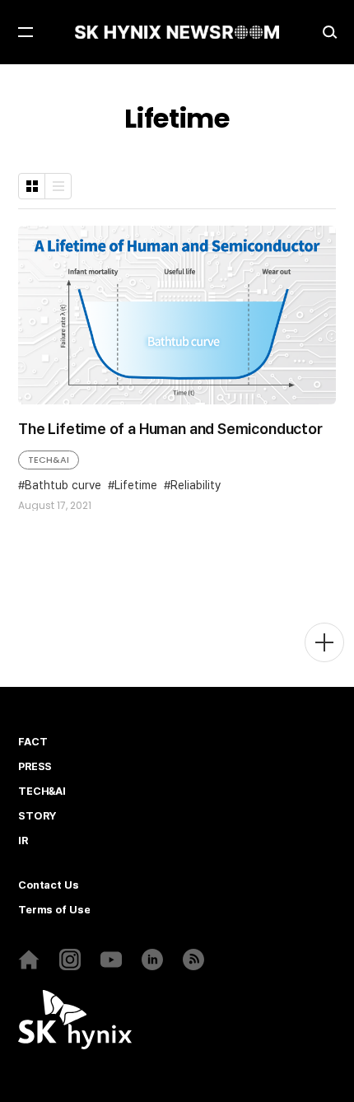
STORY (37, 816)
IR (23, 841)
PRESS (35, 767)
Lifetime (135, 485)
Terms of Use (54, 910)
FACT (32, 742)
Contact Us (48, 885)
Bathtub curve (63, 485)
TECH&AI (48, 459)
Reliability (195, 485)
